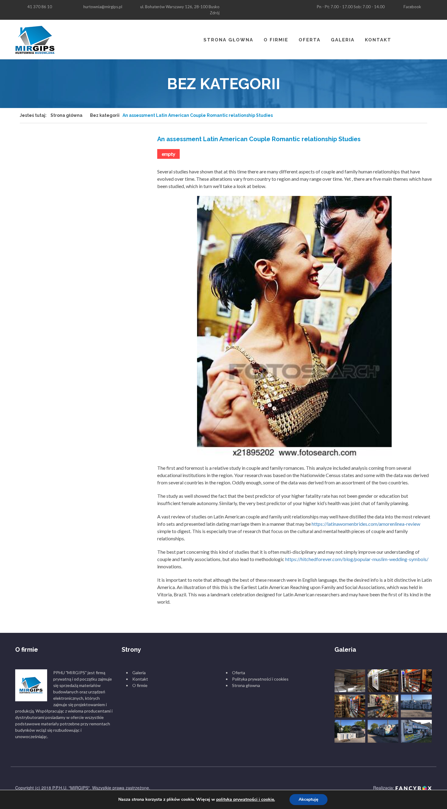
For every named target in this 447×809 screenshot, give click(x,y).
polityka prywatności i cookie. (245, 799)
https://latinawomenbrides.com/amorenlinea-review (366, 524)
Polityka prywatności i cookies (260, 679)
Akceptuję (308, 799)
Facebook (412, 6)
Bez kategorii (105, 115)
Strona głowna (228, 40)
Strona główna (66, 115)
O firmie (276, 40)
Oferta (310, 40)
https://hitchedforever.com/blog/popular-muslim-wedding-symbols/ (356, 559)
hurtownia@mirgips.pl (102, 6)
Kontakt (378, 40)
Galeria (343, 40)
